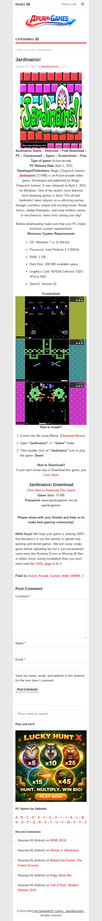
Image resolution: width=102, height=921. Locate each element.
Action (29, 50)
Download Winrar (72, 436)
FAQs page (43, 563)
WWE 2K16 (58, 840)
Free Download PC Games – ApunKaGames (58, 911)
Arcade (43, 576)
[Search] (82, 4)
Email (20, 659)
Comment (23, 596)
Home (19, 50)
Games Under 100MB (65, 576)
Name (20, 643)
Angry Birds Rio (61, 875)
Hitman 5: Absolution (64, 850)
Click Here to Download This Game (51, 490)
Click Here (50, 475)
